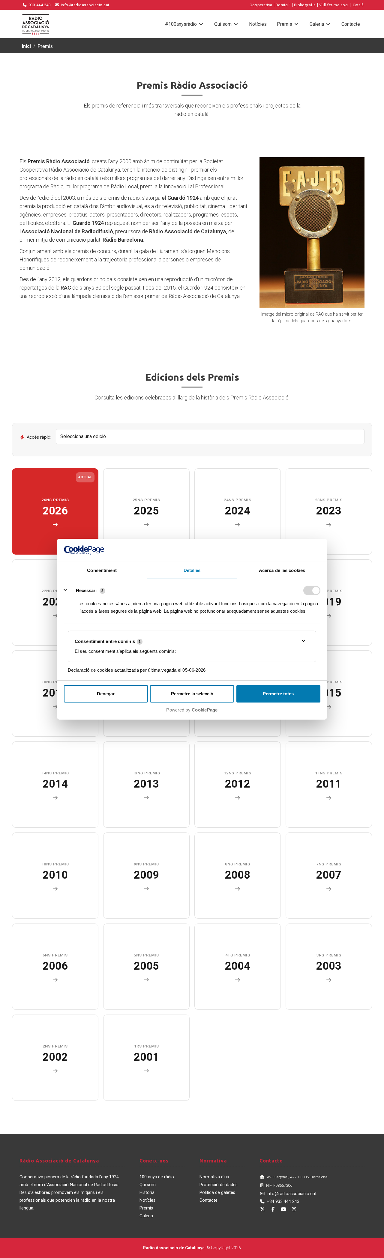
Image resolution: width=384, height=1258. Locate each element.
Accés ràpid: (39, 437)
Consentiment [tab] (102, 570)
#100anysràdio (181, 24)
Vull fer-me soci (334, 5)
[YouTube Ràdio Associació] (283, 1209)
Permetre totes (278, 693)
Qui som (223, 24)
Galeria (317, 24)
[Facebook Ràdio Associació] (273, 1209)
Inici (26, 46)
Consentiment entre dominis (108, 641)
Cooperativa (261, 5)
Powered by (192, 709)
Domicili (283, 5)
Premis (285, 24)
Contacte (350, 24)
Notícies (258, 24)
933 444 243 (39, 5)
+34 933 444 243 (283, 1201)
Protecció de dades (219, 1184)
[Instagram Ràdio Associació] (294, 1209)
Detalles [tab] (192, 570)
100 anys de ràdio (157, 1177)
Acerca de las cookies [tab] (282, 570)
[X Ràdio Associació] (263, 1209)
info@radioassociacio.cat (85, 5)
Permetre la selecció (192, 693)
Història (147, 1192)
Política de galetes (217, 1192)
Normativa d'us (214, 1177)
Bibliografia (305, 5)
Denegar (106, 693)
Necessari (86, 590)
